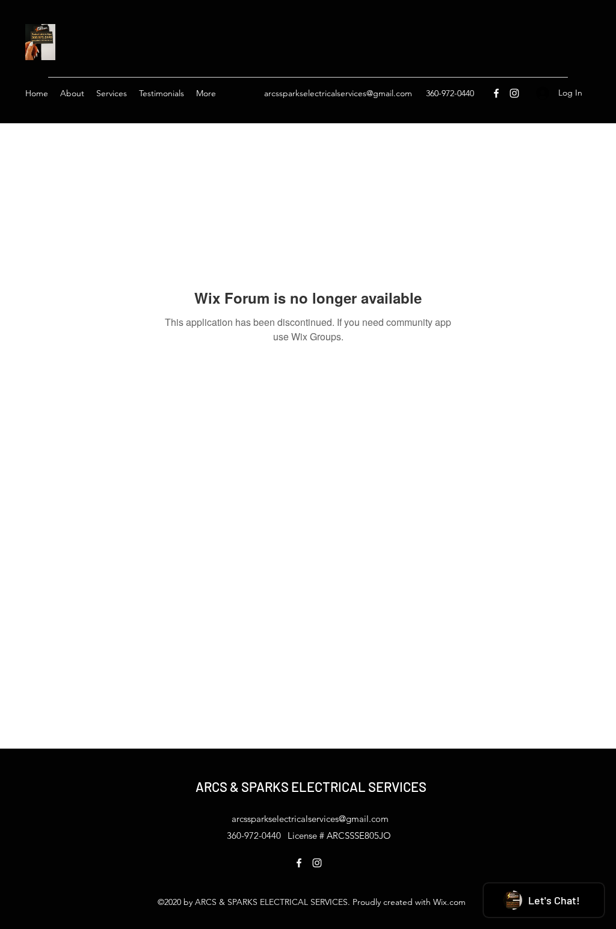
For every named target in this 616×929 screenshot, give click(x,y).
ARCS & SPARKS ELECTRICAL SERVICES (311, 786)
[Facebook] (496, 93)
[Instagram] (514, 93)
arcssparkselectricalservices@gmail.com (338, 93)
